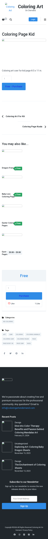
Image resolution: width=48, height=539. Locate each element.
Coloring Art (30, 6)
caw (10, 334)
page (34, 339)
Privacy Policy (27, 530)
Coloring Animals (33, 334)
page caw (20, 343)
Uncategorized (21, 443)
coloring (19, 334)
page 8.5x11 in (8, 343)
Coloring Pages (23, 339)
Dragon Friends (9, 168)
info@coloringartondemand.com (18, 408)
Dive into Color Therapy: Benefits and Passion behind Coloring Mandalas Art (29, 429)
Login (33, 19)
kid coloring (8, 321)
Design (18, 422)
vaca (29, 343)
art (4, 334)
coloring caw (8, 339)
